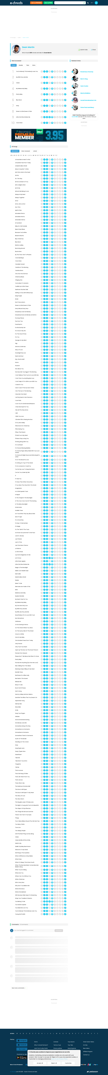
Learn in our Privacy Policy (59, 1059)
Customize (68, 1063)
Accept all (40, 1063)
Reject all (54, 1063)
